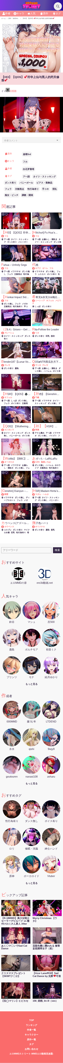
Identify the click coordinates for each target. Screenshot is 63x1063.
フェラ (8, 189)
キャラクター (31, 1034)
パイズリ (53, 436)
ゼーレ (45, 268)
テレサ (7, 365)
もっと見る (32, 684)
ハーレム (48, 371)
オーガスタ (9, 462)
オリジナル (40, 526)
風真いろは (46, 462)
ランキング (31, 1025)
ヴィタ (38, 365)
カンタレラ (9, 430)
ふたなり (42, 274)
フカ (25, 161)
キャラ (20, 13)
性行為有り (33, 189)
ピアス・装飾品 (44, 182)
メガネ (25, 304)
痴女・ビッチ (11, 195)
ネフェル (50, 300)
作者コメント (11, 140)
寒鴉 (37, 430)
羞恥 (17, 368)
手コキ (45, 189)
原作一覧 (31, 1039)
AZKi (37, 462)
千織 (37, 397)
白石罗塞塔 (28, 169)
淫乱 (54, 189)
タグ (58, 13)
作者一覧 (31, 1030)
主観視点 (19, 189)
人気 (33, 13)
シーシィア (40, 300)
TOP (31, 1020)
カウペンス (9, 526)
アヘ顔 (26, 176)
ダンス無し (50, 271)
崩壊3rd (27, 154)
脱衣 (53, 336)
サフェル (8, 397)
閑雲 (6, 494)
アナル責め (39, 433)
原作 (45, 13)
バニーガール (26, 182)
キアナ (38, 268)
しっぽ (38, 306)
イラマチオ (16, 271)
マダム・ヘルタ (42, 494)
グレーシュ (9, 333)
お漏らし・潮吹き (49, 239)
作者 (7, 13)
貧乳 (53, 530)
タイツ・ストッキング (44, 176)
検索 (57, 550)
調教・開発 (27, 195)
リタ (37, 333)
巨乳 (48, 336)
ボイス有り (52, 274)
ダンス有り (10, 182)
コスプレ (8, 530)
